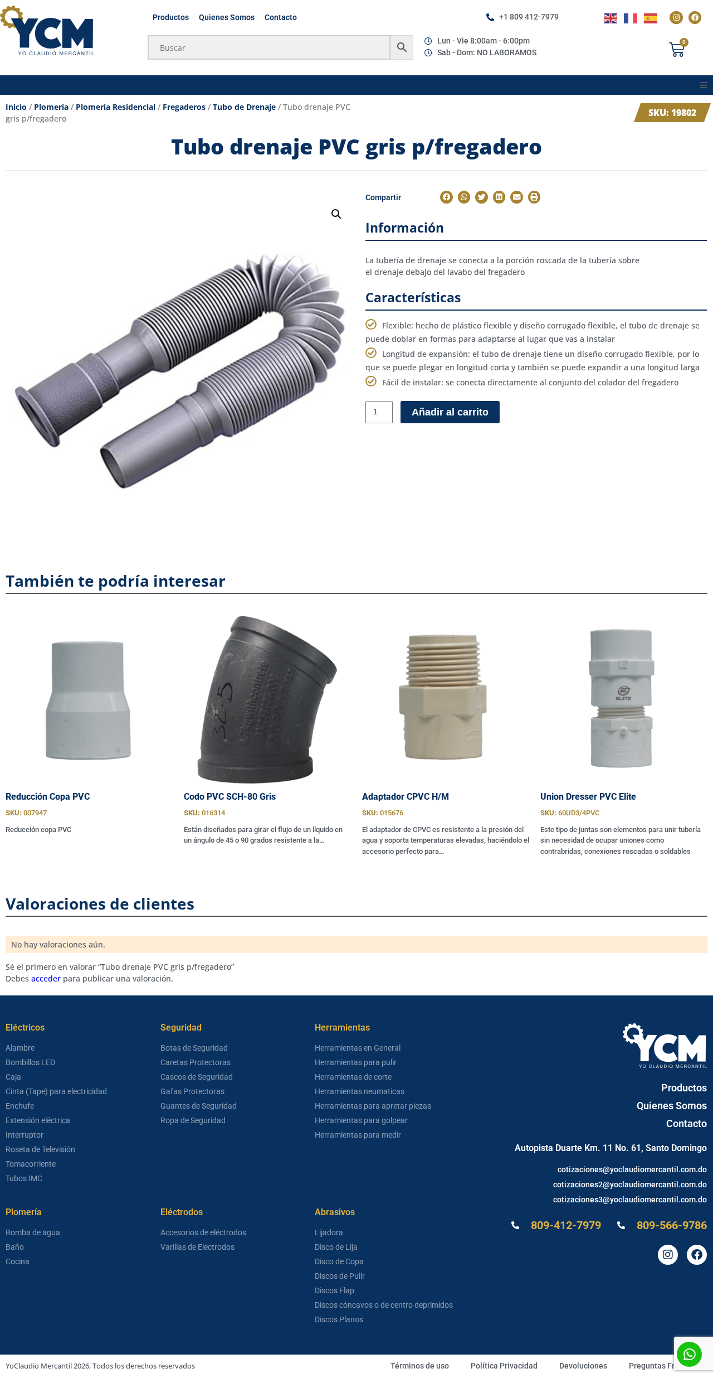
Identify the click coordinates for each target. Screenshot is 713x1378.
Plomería (51, 106)
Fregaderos (184, 106)
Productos (171, 17)
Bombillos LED (30, 1062)
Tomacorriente (31, 1163)
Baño (15, 1246)
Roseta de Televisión (40, 1149)
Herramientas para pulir (356, 1062)
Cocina (18, 1261)
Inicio (16, 106)
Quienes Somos (227, 17)
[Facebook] (694, 17)
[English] (611, 17)
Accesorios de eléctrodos (203, 1232)
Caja (13, 1076)
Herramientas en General (358, 1047)
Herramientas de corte (353, 1076)
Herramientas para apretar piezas (373, 1105)
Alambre (20, 1047)
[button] (703, 85)
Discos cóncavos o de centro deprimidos (384, 1304)
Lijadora (329, 1232)
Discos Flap (334, 1290)
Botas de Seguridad (194, 1047)
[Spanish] (651, 17)
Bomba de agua (33, 1232)
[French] (631, 17)
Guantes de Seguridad (198, 1105)
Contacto (281, 17)
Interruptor (24, 1134)
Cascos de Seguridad (196, 1076)
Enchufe (20, 1105)
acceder (46, 978)
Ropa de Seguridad (193, 1120)
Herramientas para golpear (361, 1120)
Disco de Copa (339, 1261)
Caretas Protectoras (195, 1062)
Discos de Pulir (340, 1275)
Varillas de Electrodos (197, 1246)
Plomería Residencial (115, 106)
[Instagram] (676, 17)
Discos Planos (339, 1319)
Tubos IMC (24, 1178)
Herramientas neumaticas (359, 1091)
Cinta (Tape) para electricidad (56, 1091)
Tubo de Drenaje (244, 106)
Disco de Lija (336, 1246)
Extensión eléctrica (38, 1120)
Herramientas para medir (358, 1134)
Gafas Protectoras (192, 1091)
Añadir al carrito (450, 412)
